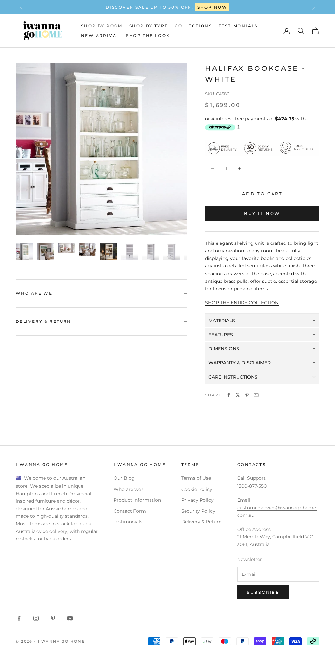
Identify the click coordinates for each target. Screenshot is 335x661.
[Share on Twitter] (237, 395)
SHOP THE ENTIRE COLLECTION (242, 303)
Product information (137, 500)
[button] (262, 321)
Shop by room (102, 25)
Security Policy (198, 511)
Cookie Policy (196, 489)
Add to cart (262, 193)
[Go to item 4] (88, 250)
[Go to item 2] (46, 252)
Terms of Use (196, 478)
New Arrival (100, 35)
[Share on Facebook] (228, 395)
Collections (193, 25)
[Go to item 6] (129, 252)
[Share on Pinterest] (247, 395)
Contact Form (130, 511)
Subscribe (263, 592)
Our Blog (124, 478)
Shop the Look (148, 35)
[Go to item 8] (171, 252)
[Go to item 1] (25, 252)
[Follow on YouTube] (70, 618)
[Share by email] (256, 395)
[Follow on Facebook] (19, 618)
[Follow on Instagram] (36, 618)
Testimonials (238, 25)
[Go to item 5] (108, 252)
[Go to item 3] (67, 248)
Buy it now (262, 213)
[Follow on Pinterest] (53, 618)
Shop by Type (148, 25)
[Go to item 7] (150, 252)
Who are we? (128, 489)
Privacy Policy (197, 500)
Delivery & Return (201, 522)
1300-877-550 (189, 7)
